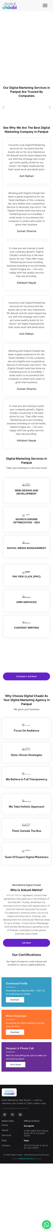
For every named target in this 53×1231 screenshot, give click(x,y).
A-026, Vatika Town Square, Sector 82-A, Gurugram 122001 (36, 1133)
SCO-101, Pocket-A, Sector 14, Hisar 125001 (36, 1146)
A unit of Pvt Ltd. (26, 1159)
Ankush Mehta (14, 895)
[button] (3, 107)
